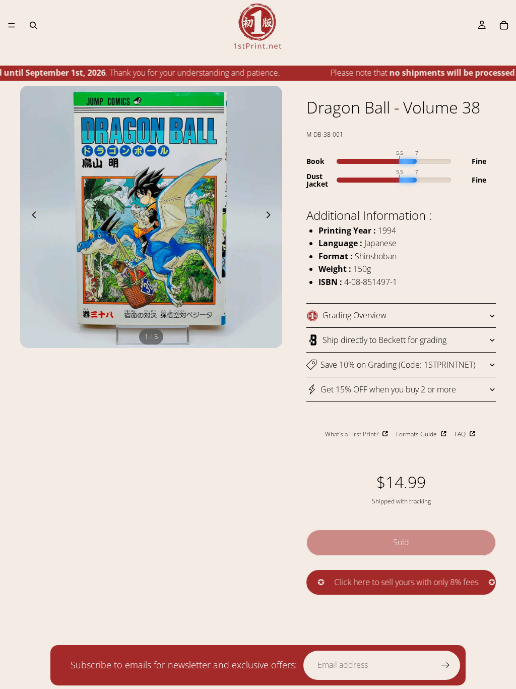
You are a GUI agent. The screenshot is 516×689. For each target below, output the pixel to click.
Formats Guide (417, 434)
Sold (401, 542)
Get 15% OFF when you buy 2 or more (388, 389)
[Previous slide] (31, 217)
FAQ (461, 434)
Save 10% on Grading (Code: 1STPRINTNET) (397, 364)
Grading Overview (354, 315)
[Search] (33, 25)
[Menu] (11, 25)
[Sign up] (445, 665)
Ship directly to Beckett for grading (384, 340)
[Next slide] (271, 217)
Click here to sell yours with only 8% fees (390, 582)
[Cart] (504, 25)
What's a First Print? (352, 434)
